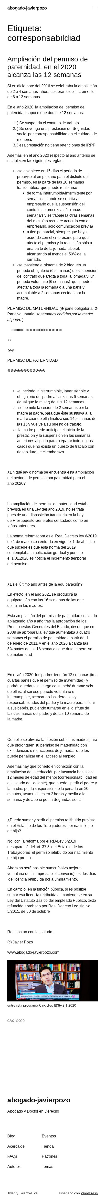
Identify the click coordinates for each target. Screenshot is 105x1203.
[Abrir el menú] (95, 8)
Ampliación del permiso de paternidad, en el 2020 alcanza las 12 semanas (47, 66)
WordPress (89, 1193)
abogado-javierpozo (27, 7)
